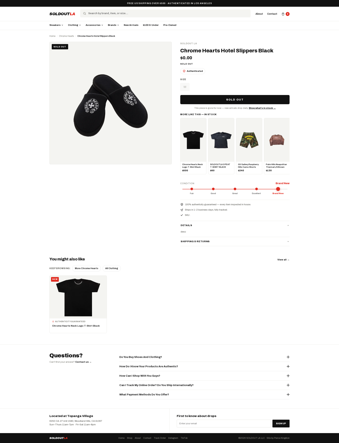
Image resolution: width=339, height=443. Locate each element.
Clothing (73, 25)
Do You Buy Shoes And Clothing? (140, 357)
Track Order (160, 438)
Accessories (93, 25)
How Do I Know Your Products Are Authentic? (148, 366)
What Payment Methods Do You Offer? (144, 394)
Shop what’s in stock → (262, 108)
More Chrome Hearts (86, 268)
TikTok (184, 438)
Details (186, 225)
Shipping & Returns (195, 241)
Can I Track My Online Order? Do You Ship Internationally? (156, 385)
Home (52, 36)
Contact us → (83, 362)
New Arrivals (131, 25)
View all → (283, 259)
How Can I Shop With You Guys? (139, 375)
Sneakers (55, 25)
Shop (129, 438)
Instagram (173, 438)
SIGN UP (281, 423)
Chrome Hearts (66, 36)
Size (183, 79)
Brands (112, 25)
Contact (272, 14)
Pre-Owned (169, 25)
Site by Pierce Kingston (278, 438)
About (259, 14)
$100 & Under (151, 25)
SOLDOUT (62, 14)
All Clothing (111, 268)
